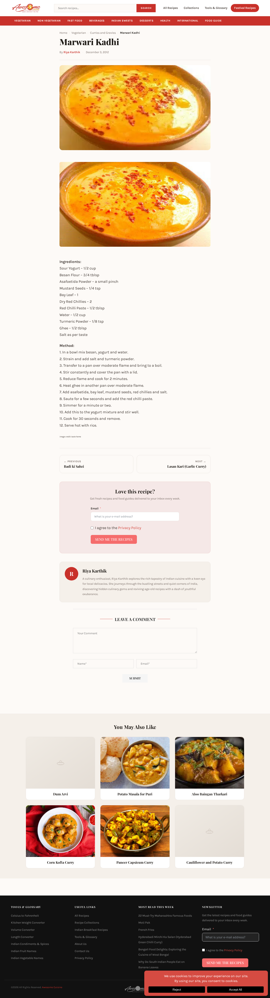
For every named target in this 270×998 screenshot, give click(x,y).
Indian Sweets (122, 20)
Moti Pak (144, 922)
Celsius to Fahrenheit (25, 915)
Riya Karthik (71, 52)
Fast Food (75, 20)
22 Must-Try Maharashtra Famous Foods (165, 915)
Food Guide (213, 20)
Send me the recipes (113, 539)
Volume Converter (23, 930)
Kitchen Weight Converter (28, 922)
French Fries (146, 930)
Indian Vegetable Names (27, 958)
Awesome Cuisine (52, 987)
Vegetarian (22, 20)
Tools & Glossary (216, 8)
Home (63, 33)
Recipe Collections (87, 922)
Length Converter (22, 937)
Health (165, 20)
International (187, 20)
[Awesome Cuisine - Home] (30, 8)
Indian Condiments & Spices (30, 944)
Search (146, 8)
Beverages (97, 20)
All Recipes (170, 8)
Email (95, 508)
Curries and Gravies (103, 33)
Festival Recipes (245, 8)
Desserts (147, 20)
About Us (80, 944)
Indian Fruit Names (23, 951)
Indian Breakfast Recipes (91, 930)
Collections (191, 8)
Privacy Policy (129, 527)
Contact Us (82, 951)
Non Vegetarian (49, 20)
